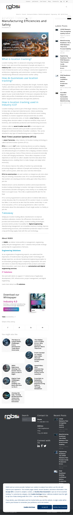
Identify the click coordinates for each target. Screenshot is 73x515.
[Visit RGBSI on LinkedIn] (38, 446)
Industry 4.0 (6, 67)
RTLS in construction (9, 174)
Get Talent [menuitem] (43, 1)
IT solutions (21, 284)
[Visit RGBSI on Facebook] (42, 446)
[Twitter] (66, 1)
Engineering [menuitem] (54, 14)
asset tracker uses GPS (22, 126)
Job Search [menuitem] (35, 1)
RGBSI (6, 242)
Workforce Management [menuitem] (44, 14)
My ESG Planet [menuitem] (64, 14)
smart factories (9, 140)
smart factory (34, 118)
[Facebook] (64, 1)
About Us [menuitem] (18, 14)
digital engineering (35, 224)
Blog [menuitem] (49, 1)
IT (10, 27)
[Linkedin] (61, 1)
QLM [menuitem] (59, 14)
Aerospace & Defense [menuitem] (32, 14)
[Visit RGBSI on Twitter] (45, 446)
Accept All (45, 507)
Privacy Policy (43, 496)
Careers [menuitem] (28, 1)
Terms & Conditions (52, 512)
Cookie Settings (29, 507)
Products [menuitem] (24, 14)
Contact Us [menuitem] (56, 1)
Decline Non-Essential (60, 507)
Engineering (5, 27)
